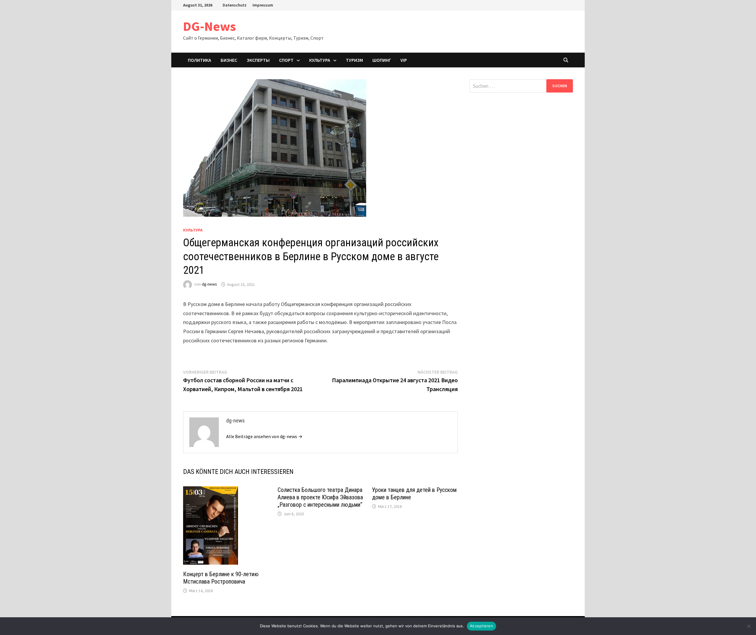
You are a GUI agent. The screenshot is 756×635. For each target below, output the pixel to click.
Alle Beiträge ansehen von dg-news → (264, 436)
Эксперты (258, 60)
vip (403, 60)
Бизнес (229, 60)
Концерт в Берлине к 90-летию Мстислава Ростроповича (221, 578)
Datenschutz (235, 5)
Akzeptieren (481, 625)
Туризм (354, 60)
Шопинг (381, 60)
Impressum (262, 5)
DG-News (209, 26)
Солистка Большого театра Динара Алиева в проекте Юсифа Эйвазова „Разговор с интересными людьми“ (320, 497)
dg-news (209, 284)
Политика (199, 60)
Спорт (286, 60)
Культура (319, 60)
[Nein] (749, 626)
